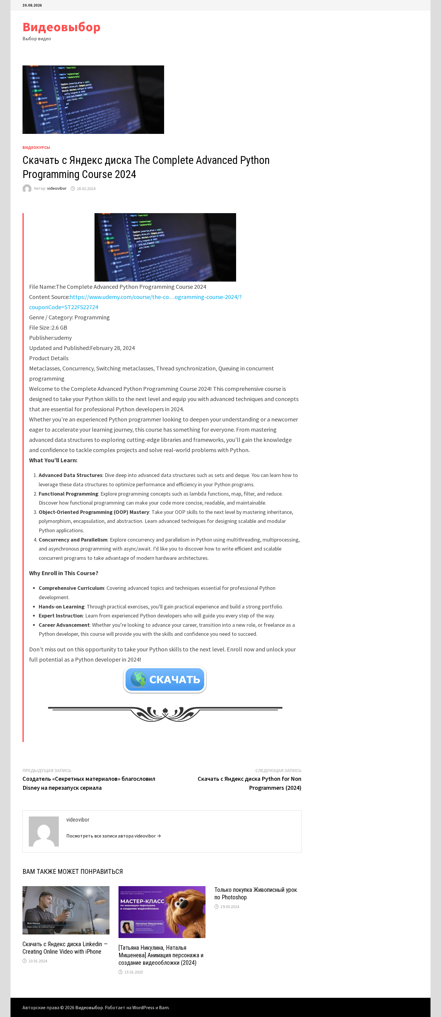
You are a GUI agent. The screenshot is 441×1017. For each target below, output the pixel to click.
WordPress (143, 1007)
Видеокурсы (36, 147)
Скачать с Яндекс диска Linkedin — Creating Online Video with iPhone (65, 947)
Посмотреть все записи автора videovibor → (113, 836)
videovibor (57, 188)
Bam (164, 1007)
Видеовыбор (61, 26)
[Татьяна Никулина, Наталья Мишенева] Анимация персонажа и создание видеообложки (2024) (160, 955)
